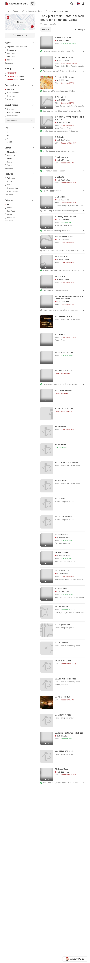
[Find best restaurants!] (16, 3)
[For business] (33, 3)
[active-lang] (78, 3)
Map (21, 22)
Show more (9, 63)
